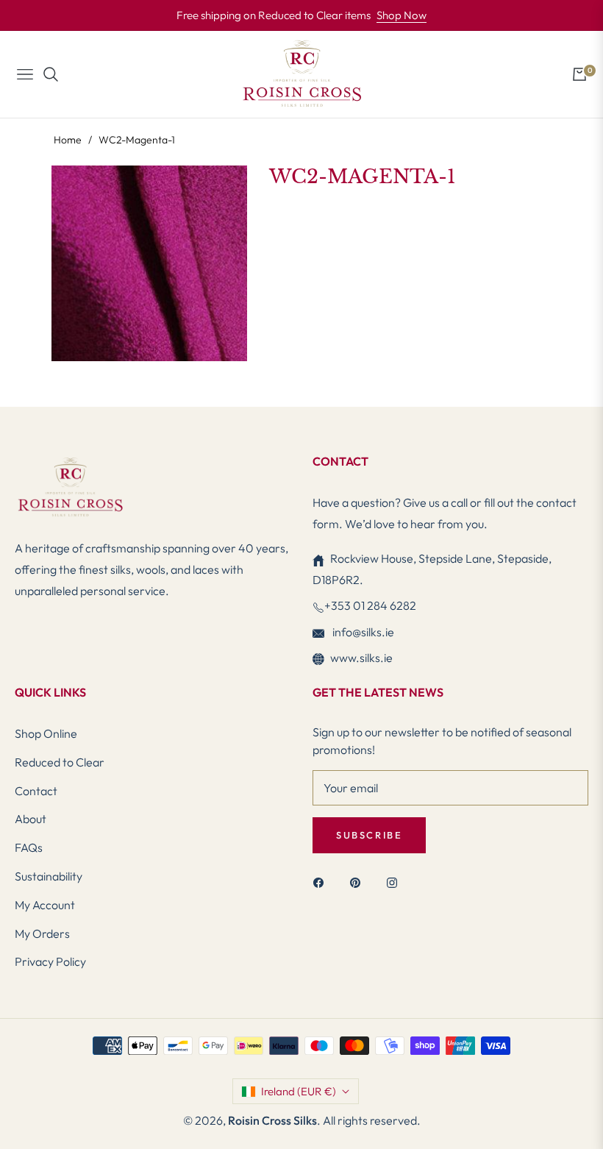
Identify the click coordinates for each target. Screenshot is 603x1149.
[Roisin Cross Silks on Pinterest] (358, 881)
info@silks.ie (362, 632)
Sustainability (48, 876)
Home (68, 139)
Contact (36, 790)
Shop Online (46, 733)
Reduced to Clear (59, 762)
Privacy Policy (50, 961)
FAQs (29, 847)
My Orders (42, 933)
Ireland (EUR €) (298, 1091)
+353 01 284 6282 (370, 605)
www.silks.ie (361, 657)
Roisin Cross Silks (272, 1120)
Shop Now (402, 15)
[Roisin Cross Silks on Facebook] (322, 881)
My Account (45, 904)
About (30, 818)
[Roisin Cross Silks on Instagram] (395, 881)
